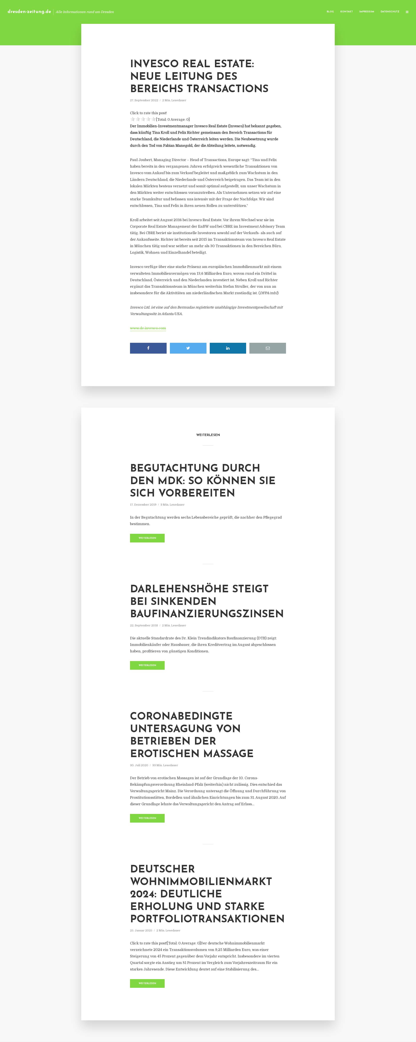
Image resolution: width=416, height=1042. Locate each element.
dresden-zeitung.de (29, 12)
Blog (330, 12)
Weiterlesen (147, 538)
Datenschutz (390, 12)
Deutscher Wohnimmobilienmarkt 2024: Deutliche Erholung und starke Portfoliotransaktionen (207, 895)
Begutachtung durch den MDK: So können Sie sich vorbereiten (203, 481)
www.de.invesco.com (148, 328)
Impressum (366, 12)
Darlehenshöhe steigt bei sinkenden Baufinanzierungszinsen (207, 602)
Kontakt (346, 12)
